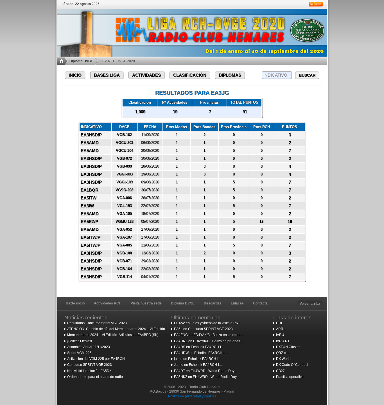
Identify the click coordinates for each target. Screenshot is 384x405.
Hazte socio (75, 303)
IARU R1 (283, 341)
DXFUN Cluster (288, 347)
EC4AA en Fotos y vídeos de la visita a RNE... (208, 323)
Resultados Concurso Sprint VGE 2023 (97, 323)
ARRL (280, 329)
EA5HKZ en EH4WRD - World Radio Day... (206, 377)
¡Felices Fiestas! (79, 341)
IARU (280, 335)
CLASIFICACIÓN (189, 75)
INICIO (75, 75)
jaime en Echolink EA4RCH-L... (198, 359)
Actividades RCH (107, 303)
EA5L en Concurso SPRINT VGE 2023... (204, 329)
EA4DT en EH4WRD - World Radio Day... (205, 371)
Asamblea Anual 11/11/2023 (88, 347)
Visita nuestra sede (146, 303)
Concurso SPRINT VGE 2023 (89, 365)
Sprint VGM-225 (79, 353)
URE (279, 323)
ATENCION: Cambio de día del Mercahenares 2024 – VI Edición (116, 329)
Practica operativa (290, 377)
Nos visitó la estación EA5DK (89, 371)
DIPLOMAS (230, 75)
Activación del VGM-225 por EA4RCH (96, 359)
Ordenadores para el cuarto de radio (95, 377)
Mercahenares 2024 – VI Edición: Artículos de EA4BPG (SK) (113, 335)
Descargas (213, 303)
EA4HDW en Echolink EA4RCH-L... (201, 353)
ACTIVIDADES (146, 75)
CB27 (280, 371)
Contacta (260, 303)
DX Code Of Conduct (292, 365)
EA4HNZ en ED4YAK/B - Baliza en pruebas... (208, 341)
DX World (283, 359)
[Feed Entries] (316, 4)
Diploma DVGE (81, 61)
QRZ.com (283, 353)
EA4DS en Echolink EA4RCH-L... (199, 347)
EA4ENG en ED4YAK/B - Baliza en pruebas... (208, 335)
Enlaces (237, 303)
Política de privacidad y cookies (192, 396)
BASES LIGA (107, 75)
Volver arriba (310, 304)
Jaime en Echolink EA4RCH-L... (198, 365)
